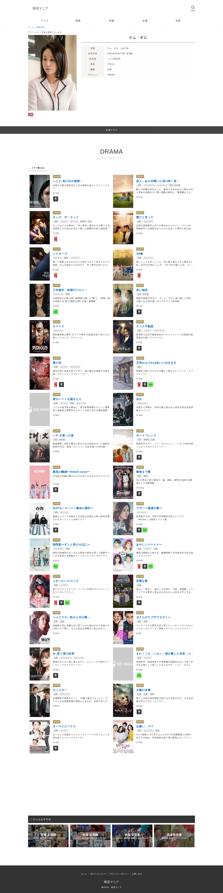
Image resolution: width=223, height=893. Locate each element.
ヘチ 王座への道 (63, 435)
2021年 (57, 285)
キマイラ (58, 326)
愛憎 (67, 294)
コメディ (64, 221)
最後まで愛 (143, 471)
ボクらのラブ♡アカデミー (153, 617)
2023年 (140, 176)
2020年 (57, 358)
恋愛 (139, 185)
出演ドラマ (111, 130)
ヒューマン (162, 185)
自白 (139, 399)
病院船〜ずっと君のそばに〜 (71, 544)
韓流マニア (41, 8)
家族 (66, 258)
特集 (178, 20)
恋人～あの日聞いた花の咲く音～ (157, 181)
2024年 (57, 176)
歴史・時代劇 (174, 185)
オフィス (74, 221)
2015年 (57, 722)
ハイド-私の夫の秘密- (67, 181)
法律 (56, 512)
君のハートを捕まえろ (67, 399)
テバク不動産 (145, 326)
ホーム (84, 874)
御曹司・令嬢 (85, 221)
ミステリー (74, 258)
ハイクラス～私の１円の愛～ (71, 617)
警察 (72, 403)
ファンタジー (149, 185)
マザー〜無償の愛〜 (149, 508)
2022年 (57, 249)
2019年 (57, 394)
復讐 (139, 476)
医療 (67, 549)
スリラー (57, 258)
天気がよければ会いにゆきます (156, 362)
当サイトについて (98, 874)
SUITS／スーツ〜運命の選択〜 (73, 508)
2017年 (57, 540)
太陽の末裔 (143, 689)
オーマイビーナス (64, 726)
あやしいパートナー (149, 544)
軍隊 (152, 694)
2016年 (57, 612)
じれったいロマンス (66, 580)
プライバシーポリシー (119, 874)
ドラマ (45, 20)
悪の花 (57, 362)
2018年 (140, 431)
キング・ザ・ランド (66, 217)
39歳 (139, 253)
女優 (144, 20)
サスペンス (58, 294)
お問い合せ (137, 874)
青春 (145, 621)
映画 (78, 20)
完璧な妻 (142, 580)
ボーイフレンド (146, 435)
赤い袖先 (142, 290)
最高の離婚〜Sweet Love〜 (71, 471)
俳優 (111, 20)
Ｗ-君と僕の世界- (64, 653)
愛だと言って (145, 217)
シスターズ (60, 253)
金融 (62, 621)
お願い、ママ (145, 726)
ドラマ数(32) (38, 168)
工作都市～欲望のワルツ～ (70, 290)
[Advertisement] (111, 776)
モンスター (60, 689)
